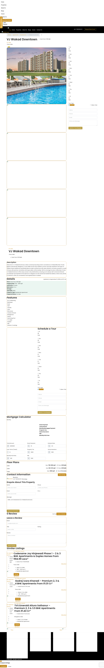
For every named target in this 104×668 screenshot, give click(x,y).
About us (60, 642)
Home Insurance (52, 449)
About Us (3, 8)
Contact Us (4, 16)
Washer (9, 321)
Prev (12, 630)
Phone (39, 485)
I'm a (39, 491)
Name (8, 485)
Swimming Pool (11, 318)
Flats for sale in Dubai (40, 647)
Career (3, 14)
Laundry (9, 307)
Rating (39, 526)
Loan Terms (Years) (12, 449)
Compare (3, 666)
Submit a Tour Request (45, 412)
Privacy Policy (61, 647)
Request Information (13, 511)
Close (9, 666)
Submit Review (11, 545)
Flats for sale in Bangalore (41, 645)
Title (8, 526)
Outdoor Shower (11, 313)
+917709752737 (82, 645)
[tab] (9, 46)
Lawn (8, 309)
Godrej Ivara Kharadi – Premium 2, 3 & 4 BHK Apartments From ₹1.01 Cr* (37, 582)
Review (8, 533)
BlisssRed (16, 576)
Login (4, 22)
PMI (28, 455)
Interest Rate (51, 443)
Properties (3, 5)
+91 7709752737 (78, 29)
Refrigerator (10, 314)
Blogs (2, 11)
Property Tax (30, 449)
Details (16, 574)
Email (8, 491)
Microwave (10, 311)
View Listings (62, 474)
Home (2, 2)
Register (5, 24)
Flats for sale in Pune (40, 642)
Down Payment (31, 443)
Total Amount (10, 443)
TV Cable (9, 320)
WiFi (8, 323)
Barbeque (10, 302)
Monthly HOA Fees (11, 455)
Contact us (61, 643)
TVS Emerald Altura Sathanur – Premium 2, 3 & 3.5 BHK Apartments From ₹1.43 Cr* (34, 608)
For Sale (9, 42)
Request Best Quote (6, 20)
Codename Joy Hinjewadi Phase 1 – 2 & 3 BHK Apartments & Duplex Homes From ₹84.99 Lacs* (37, 556)
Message (9, 497)
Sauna (9, 316)
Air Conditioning (11, 300)
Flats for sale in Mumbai (41, 643)
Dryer (8, 304)
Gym (8, 305)
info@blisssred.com (83, 647)
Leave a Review (61, 514)
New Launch (21, 551)
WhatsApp (24, 479)
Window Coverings (12, 325)
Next (61, 630)
